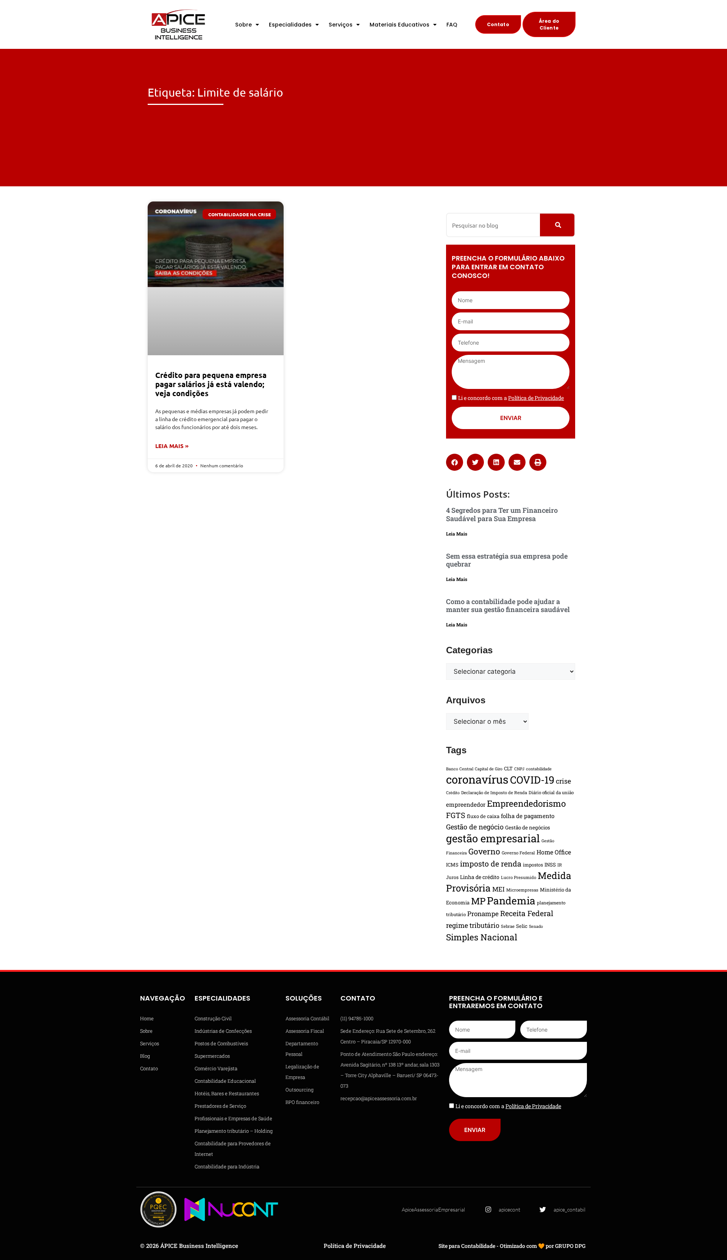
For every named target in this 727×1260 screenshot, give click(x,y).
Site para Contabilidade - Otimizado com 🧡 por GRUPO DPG (511, 1245)
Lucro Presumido (518, 877)
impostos (533, 865)
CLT (508, 768)
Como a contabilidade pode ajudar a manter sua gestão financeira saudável (508, 605)
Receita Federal (526, 913)
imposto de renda (490, 863)
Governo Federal (518, 853)
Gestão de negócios (527, 827)
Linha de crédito (479, 877)
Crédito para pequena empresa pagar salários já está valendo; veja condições (211, 384)
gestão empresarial (493, 838)
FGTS (455, 815)
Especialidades (290, 24)
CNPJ (519, 768)
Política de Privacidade (355, 1245)
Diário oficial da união (551, 792)
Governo (484, 851)
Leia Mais (456, 534)
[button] (454, 462)
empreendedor (465, 804)
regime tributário (472, 925)
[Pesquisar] (557, 225)
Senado (536, 926)
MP (478, 901)
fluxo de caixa (483, 816)
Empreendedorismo (526, 803)
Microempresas (522, 890)
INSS (550, 864)
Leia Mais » (172, 446)
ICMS (452, 864)
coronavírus (477, 779)
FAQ (451, 24)
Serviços (341, 24)
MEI (498, 889)
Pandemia (511, 900)
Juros (452, 877)
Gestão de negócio (475, 826)
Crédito (453, 792)
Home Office (554, 852)
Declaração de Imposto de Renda (494, 792)
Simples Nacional (481, 937)
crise (563, 780)
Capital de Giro (488, 768)
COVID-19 (532, 779)
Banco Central (459, 768)
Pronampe (483, 913)
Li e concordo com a (511, 397)
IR (559, 865)
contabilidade (539, 768)
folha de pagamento (527, 816)
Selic (521, 926)
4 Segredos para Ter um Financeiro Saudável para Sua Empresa (502, 514)
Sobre (243, 24)
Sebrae (508, 926)
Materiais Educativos (399, 24)
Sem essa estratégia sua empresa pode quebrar (507, 560)
